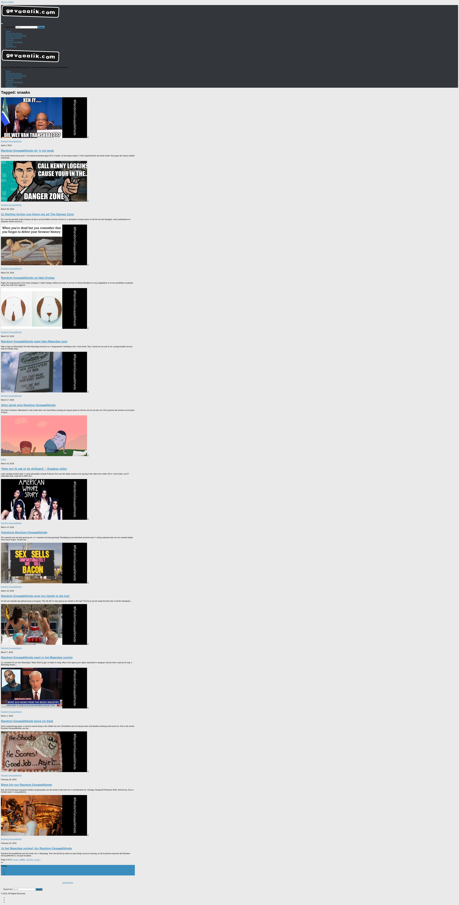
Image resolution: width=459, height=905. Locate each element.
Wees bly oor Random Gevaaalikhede (26, 784)
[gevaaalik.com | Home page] (229, 12)
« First (14, 860)
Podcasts (10, 40)
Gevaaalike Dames (14, 34)
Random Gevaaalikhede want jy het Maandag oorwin (37, 657)
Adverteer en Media (14, 42)
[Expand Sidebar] (2, 862)
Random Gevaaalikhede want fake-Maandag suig (34, 341)
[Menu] (2, 23)
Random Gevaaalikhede (16, 36)
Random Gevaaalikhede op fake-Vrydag (28, 277)
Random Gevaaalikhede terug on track (27, 721)
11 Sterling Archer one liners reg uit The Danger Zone (37, 214)
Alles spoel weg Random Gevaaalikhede (28, 405)
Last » (37, 860)
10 (27, 860)
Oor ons (9, 44)
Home (8, 31)
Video (3, 459)
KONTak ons (11, 46)
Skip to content (7, 2)
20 (32, 860)
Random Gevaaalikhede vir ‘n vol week (27, 150)
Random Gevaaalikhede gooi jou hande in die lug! (35, 596)
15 (29, 860)
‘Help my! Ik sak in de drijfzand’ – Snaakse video (34, 468)
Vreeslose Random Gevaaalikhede (24, 532)
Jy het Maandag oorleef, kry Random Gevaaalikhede (36, 848)
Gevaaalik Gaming (14, 38)
